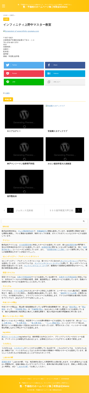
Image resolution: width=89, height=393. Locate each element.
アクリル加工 (19, 291)
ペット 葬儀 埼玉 (53, 323)
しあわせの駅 (22, 366)
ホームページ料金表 (52, 379)
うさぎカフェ (19, 348)
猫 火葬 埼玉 (36, 323)
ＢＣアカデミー (14, 131)
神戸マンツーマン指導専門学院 (20, 163)
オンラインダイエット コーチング (48, 263)
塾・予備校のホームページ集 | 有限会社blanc (45, 7)
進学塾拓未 (12, 196)
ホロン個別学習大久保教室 (59, 163)
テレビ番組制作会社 (26, 231)
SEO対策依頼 (65, 379)
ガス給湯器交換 (25, 245)
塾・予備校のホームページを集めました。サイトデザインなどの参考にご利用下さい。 (44, 383)
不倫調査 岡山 (37, 309)
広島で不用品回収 (24, 277)
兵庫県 (7, 93)
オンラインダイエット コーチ (35, 265)
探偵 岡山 (73, 307)
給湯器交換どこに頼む (56, 249)
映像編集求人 (42, 231)
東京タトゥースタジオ (10, 337)
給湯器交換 (72, 245)
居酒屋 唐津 (6, 362)
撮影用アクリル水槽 (68, 293)
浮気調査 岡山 (21, 309)
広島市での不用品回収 (67, 277)
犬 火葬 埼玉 (21, 323)
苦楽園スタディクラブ (57, 131)
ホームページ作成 (25, 379)
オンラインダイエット (69, 261)
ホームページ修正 (38, 379)
